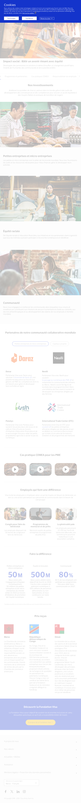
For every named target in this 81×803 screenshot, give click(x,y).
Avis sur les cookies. (28, 13)
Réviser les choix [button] (45, 18)
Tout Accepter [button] (11, 18)
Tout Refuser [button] (29, 18)
